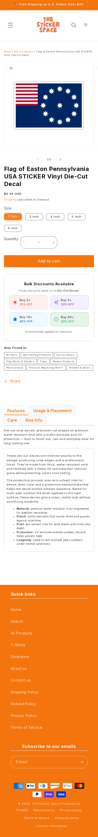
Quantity (11, 239)
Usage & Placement (52, 410)
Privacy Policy (24, 715)
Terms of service (37, 818)
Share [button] (15, 381)
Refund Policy (23, 704)
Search (17, 621)
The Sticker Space (46, 803)
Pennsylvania (15, 367)
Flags (43, 361)
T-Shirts (18, 645)
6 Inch (13, 228)
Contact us (21, 680)
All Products (22, 633)
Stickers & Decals (80, 367)
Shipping (10, 199)
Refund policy (44, 810)
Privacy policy (71, 810)
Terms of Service (26, 727)
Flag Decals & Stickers (20, 361)
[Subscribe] (81, 762)
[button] (10, 25)
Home (7, 51)
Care (12, 420)
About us (19, 668)
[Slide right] (60, 159)
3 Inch (34, 216)
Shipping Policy (25, 692)
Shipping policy (67, 818)
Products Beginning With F (46, 367)
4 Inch (55, 216)
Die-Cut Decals (23, 51)
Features (16, 410)
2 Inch (13, 216)
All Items (12, 354)
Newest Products (63, 361)
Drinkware (20, 657)
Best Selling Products (37, 354)
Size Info (33, 420)
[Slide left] (37, 159)
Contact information (51, 826)
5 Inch (76, 216)
